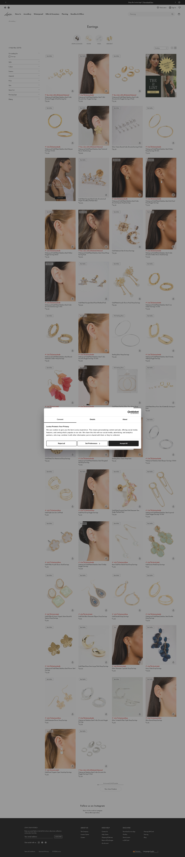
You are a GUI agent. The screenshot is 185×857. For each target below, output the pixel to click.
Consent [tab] (60, 419)
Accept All (123, 443)
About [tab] (125, 419)
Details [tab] (92, 419)
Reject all (61, 443)
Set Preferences (91, 443)
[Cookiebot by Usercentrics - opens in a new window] (129, 412)
